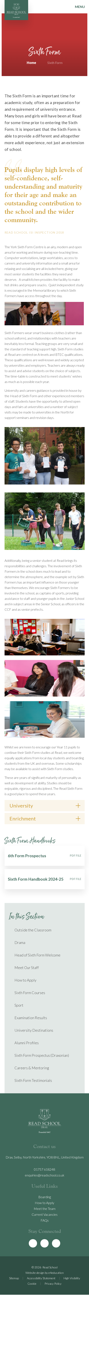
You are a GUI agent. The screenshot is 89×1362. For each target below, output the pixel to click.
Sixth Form (55, 63)
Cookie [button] (32, 1283)
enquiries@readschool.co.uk (44, 1175)
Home (31, 63)
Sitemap (14, 1278)
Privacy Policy (52, 1283)
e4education (56, 1272)
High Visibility (72, 1278)
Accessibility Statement (41, 1278)
